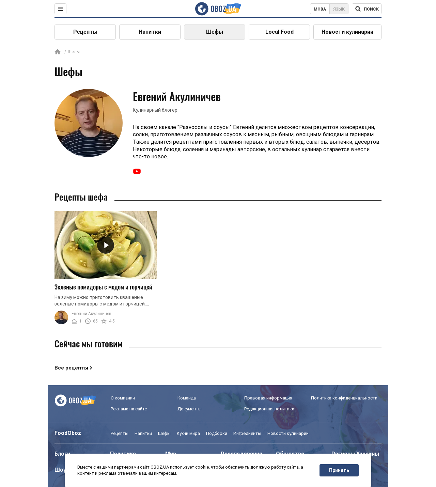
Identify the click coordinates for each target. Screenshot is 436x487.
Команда (186, 397)
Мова (320, 9)
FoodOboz (67, 433)
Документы (189, 408)
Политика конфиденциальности (344, 397)
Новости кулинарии (347, 32)
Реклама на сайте (129, 408)
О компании (123, 397)
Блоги (62, 454)
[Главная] (57, 52)
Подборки (216, 433)
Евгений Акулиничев (91, 313)
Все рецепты (71, 368)
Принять (339, 470)
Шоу (60, 470)
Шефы (214, 32)
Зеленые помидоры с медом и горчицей (103, 287)
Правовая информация (268, 397)
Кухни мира (188, 433)
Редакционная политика (269, 408)
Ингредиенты (247, 433)
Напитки (150, 32)
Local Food (279, 32)
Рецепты (85, 32)
